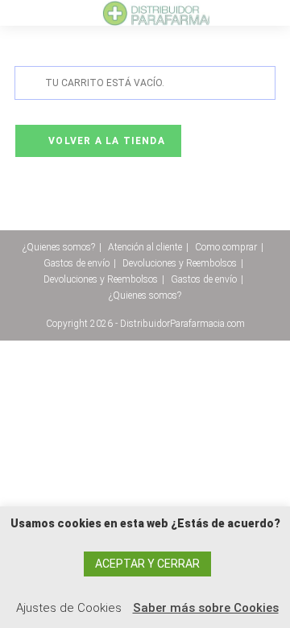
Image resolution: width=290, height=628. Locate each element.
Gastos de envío (77, 263)
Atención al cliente (145, 247)
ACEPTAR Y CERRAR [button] (147, 563)
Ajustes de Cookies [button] (69, 608)
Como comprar (226, 247)
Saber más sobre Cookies (206, 608)
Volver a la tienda (105, 141)
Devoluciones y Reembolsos (179, 263)
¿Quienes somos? (59, 247)
